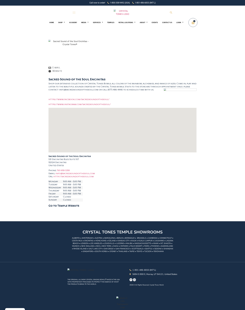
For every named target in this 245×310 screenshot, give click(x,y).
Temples (110, 22)
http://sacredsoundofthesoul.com (73, 177)
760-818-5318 (63, 171)
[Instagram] (134, 279)
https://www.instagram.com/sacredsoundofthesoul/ (79, 105)
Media (83, 22)
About (142, 22)
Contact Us (167, 22)
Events (155, 22)
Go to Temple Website (63, 206)
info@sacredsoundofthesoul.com (75, 174)
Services (97, 22)
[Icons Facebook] (131, 279)
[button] (171, 12)
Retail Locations (126, 22)
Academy (73, 22)
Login (178, 22)
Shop (60, 22)
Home (51, 22)
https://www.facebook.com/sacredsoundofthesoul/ (78, 100)
